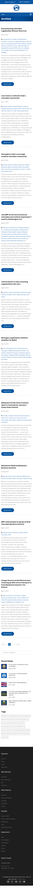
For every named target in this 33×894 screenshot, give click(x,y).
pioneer (15, 46)
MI (2, 355)
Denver (10, 532)
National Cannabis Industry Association (18, 167)
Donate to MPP (5, 816)
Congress (23, 595)
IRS (5, 600)
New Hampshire (13, 723)
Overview (3, 795)
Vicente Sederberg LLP (20, 50)
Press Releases (5, 840)
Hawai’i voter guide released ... (18, 682)
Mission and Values (6, 798)
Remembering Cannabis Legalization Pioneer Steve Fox (14, 30)
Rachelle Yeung (27, 478)
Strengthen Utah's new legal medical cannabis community (14, 155)
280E (4, 595)
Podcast (3, 851)
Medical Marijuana (18, 106)
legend (17, 41)
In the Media (4, 842)
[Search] (29, 652)
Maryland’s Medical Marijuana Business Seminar (14, 467)
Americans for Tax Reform (13, 595)
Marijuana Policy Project (9, 476)
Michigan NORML (14, 355)
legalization (16, 716)
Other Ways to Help (6, 827)
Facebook (5, 292)
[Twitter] (12, 881)
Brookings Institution (23, 227)
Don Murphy (14, 230)
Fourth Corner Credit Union (16, 418)
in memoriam (10, 41)
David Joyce (7, 230)
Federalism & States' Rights (8, 232)
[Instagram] (20, 881)
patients (25, 719)
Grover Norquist (21, 597)
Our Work (3, 800)
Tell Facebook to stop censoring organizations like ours (14, 283)
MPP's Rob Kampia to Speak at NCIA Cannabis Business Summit (16, 523)
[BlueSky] (16, 881)
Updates (3, 845)
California (4, 723)
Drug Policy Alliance (24, 353)
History (3, 806)
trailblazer (26, 48)
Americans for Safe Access (10, 227)
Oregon (3, 602)
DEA (27, 733)
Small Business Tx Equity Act (14, 602)
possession (11, 733)
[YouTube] (24, 881)
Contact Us (4, 785)
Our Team (4, 777)
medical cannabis (7, 106)
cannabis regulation (19, 726)
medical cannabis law (19, 165)
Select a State (9, 2)
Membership (4, 821)
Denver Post (4, 418)
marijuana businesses (14, 292)
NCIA (19, 108)
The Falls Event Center (18, 169)
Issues (3, 764)
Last (18, 644)
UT (12, 111)
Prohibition (5, 737)
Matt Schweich (18, 234)
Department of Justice (12, 353)
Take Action (4, 767)
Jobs (2, 782)
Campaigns (4, 803)
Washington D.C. (21, 240)
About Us (3, 758)
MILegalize (22, 355)
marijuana (5, 730)
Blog (2, 837)
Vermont (11, 730)
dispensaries (19, 730)
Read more (7, 84)
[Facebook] (8, 881)
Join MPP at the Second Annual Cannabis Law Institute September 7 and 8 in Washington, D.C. (16, 217)
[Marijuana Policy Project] (16, 10)
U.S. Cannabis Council (7, 50)
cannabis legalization (7, 726)
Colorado (3, 41)
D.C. (2, 230)
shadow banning (21, 294)
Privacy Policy (21, 879)
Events (3, 848)
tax (23, 602)
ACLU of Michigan (7, 348)
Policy (2, 761)
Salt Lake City (25, 108)
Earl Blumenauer (23, 230)
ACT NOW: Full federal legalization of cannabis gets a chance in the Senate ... (20, 693)
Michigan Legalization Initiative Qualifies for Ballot (14, 339)
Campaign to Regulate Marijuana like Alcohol (13, 350)
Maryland (19, 476)
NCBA (9, 238)
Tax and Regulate (26, 716)
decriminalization (17, 719)
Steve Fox (20, 48)
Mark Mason (12, 420)
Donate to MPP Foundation (8, 819)
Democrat (4, 597)
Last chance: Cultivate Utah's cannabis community (13, 97)
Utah (15, 111)
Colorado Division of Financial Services (19, 415)
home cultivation (20, 733)
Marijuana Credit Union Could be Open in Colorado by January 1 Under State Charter (15, 405)
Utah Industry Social (22, 111)
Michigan (5, 355)
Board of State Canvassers (20, 348)
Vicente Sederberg (11, 240)
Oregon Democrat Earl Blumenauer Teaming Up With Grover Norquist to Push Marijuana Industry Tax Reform (16, 583)
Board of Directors (6, 779)
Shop (2, 824)
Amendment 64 (7, 39)
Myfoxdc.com (26, 476)
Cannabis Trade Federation (19, 39)
